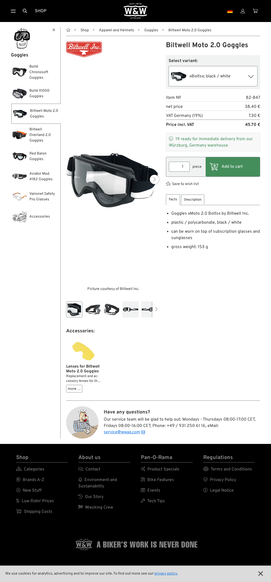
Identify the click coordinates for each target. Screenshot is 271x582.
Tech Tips (153, 501)
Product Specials (160, 469)
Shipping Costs (34, 511)
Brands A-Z (30, 480)
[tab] (173, 199)
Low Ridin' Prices (35, 501)
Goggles (151, 30)
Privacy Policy (219, 480)
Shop (40, 11)
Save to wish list (185, 184)
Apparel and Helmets (116, 30)
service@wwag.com (122, 432)
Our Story (90, 497)
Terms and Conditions (227, 469)
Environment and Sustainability (97, 483)
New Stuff (29, 490)
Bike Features (157, 480)
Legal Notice (218, 490)
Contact (89, 469)
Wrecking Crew (95, 507)
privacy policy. (166, 573)
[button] (154, 180)
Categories (30, 469)
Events (150, 490)
